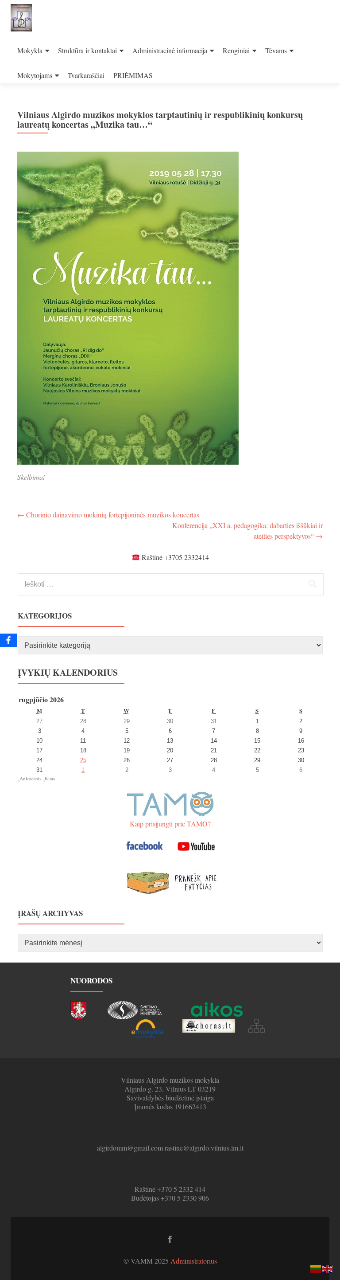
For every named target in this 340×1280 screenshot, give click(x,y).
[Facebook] (8, 640)
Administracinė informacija (169, 50)
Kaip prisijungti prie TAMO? (170, 823)
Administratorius (193, 1260)
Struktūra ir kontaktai (87, 50)
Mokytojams (34, 75)
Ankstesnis (30, 778)
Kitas (50, 778)
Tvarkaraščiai (86, 75)
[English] (327, 1267)
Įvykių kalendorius (68, 672)
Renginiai (236, 50)
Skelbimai (31, 476)
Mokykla (29, 50)
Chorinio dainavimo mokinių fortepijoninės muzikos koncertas (108, 514)
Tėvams (276, 50)
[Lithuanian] (316, 1267)
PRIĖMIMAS (133, 75)
